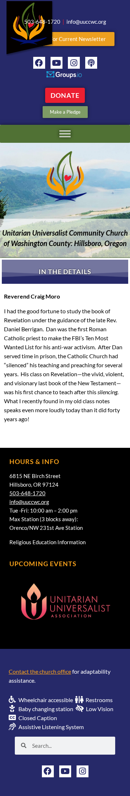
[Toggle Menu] (65, 133)
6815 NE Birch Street (35, 476)
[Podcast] (91, 63)
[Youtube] (56, 63)
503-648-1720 (27, 493)
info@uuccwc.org (29, 502)
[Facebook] (39, 63)
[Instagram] (74, 63)
